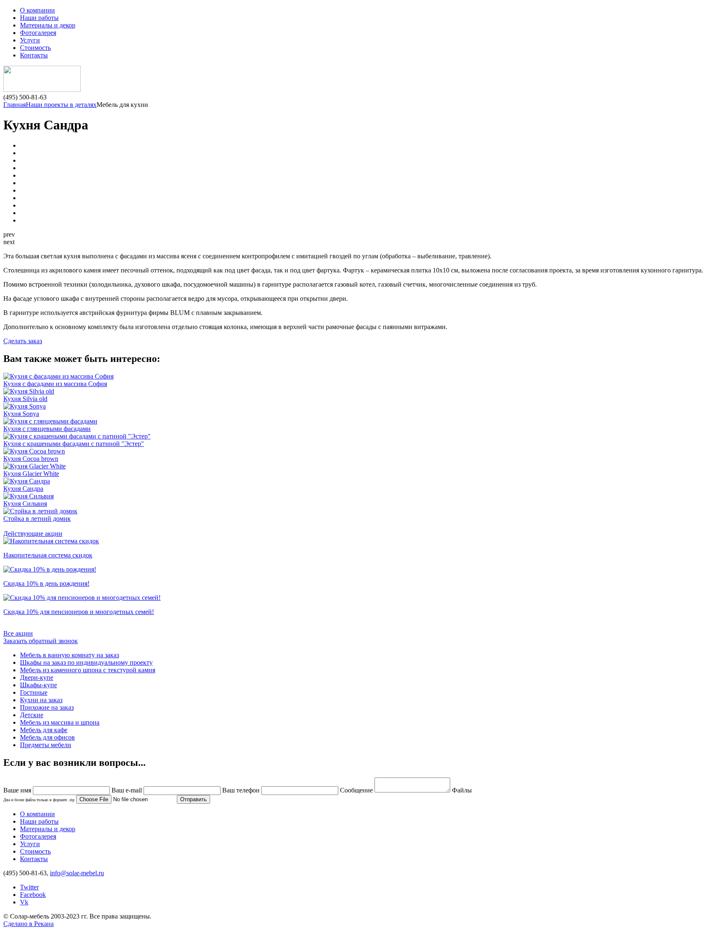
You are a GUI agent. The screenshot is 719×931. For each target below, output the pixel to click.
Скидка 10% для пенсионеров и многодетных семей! (78, 611)
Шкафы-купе (38, 684)
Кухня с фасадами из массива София (55, 383)
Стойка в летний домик (37, 518)
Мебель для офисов (47, 737)
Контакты (34, 55)
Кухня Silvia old (25, 398)
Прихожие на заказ (47, 707)
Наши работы (39, 17)
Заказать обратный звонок (40, 640)
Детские (31, 714)
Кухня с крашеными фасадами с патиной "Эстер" (73, 443)
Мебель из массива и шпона (59, 722)
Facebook (33, 894)
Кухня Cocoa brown (30, 458)
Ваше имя (17, 790)
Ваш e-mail (127, 790)
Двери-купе (36, 677)
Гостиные (33, 692)
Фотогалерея (38, 32)
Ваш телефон (241, 790)
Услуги (30, 40)
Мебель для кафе (43, 729)
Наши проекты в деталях (61, 104)
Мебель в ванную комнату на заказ (69, 655)
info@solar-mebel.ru (77, 873)
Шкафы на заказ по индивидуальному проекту (86, 662)
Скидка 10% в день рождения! (46, 583)
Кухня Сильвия (25, 503)
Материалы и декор (47, 25)
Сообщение (356, 790)
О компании (37, 10)
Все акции (18, 633)
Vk (24, 902)
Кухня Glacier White (31, 473)
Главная (14, 104)
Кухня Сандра (23, 488)
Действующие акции (32, 533)
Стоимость (35, 47)
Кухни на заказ (41, 699)
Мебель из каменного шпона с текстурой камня (87, 669)
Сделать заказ (22, 340)
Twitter (29, 887)
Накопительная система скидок (47, 555)
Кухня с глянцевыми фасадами (47, 428)
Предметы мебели (45, 744)
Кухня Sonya (21, 413)
